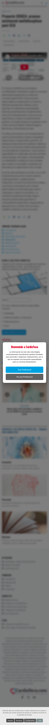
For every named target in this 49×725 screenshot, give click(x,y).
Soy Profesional (24, 370)
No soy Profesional (25, 377)
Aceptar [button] (10, 720)
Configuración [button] (30, 720)
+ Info (39, 720)
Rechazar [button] (19, 720)
